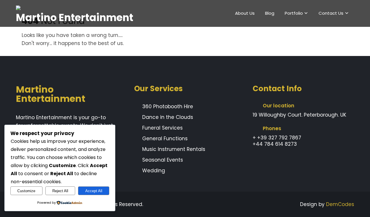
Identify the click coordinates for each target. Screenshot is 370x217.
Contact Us (331, 13)
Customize (26, 191)
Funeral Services (162, 127)
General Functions (165, 138)
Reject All (60, 191)
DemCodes (340, 204)
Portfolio (294, 13)
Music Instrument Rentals (173, 149)
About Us (245, 13)
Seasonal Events (162, 159)
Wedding (153, 170)
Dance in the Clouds (167, 117)
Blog (269, 13)
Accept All (93, 191)
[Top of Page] (355, 204)
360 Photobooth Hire (167, 106)
